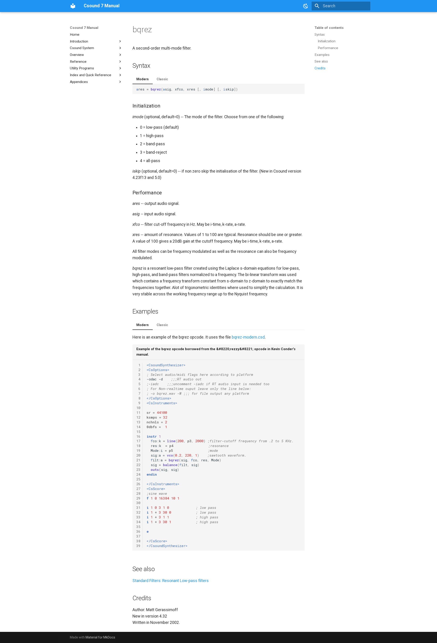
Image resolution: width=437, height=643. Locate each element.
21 (138, 460)
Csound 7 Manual (84, 28)
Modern (142, 79)
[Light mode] (306, 6)
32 (138, 512)
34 (138, 522)
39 (138, 545)
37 (138, 536)
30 (138, 502)
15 (138, 431)
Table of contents (329, 28)
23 (138, 469)
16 (138, 436)
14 (138, 426)
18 (138, 445)
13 (138, 422)
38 (138, 541)
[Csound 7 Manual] (73, 6)
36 (138, 531)
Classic (162, 79)
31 (138, 507)
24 (138, 474)
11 (138, 412)
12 (138, 417)
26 (138, 484)
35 (138, 526)
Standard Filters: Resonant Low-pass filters (170, 580)
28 (138, 493)
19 (138, 450)
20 (138, 455)
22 (138, 464)
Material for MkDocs (100, 637)
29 (138, 498)
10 (138, 407)
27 (138, 488)
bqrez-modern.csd (248, 337)
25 (138, 479)
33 (138, 517)
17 (138, 441)
